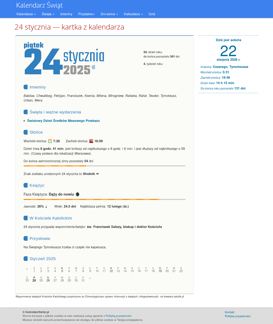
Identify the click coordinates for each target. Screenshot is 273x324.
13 (118, 270)
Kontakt (229, 312)
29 (69, 280)
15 (132, 270)
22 (181, 270)
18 (153, 270)
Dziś (152, 14)
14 (125, 270)
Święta (47, 14)
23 (27, 280)
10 (97, 270)
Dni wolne (108, 14)
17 (146, 270)
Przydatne (85, 14)
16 (139, 270)
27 (55, 280)
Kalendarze (25, 14)
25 (41, 280)
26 (48, 280)
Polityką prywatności (118, 316)
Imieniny (66, 14)
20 (167, 270)
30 (76, 280)
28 (62, 280)
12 (111, 270)
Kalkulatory (132, 14)
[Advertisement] (228, 157)
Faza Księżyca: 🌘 (52, 194)
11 (104, 270)
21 (174, 270)
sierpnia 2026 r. (228, 59)
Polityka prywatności (237, 316)
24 (34, 280)
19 (160, 270)
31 (83, 280)
